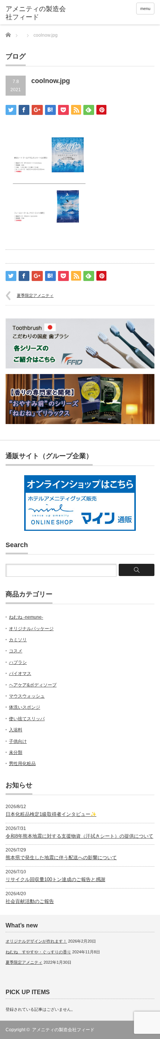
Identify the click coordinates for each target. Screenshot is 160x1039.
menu (145, 8)
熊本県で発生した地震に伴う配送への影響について (61, 857)
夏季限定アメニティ (35, 295)
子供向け (18, 741)
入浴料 (15, 729)
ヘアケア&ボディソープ (33, 685)
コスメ (15, 650)
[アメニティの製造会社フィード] (38, 13)
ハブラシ (18, 662)
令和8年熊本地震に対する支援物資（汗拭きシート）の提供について (79, 836)
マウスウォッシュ (27, 696)
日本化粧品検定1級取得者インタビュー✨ (51, 814)
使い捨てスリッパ (27, 718)
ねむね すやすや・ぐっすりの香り (38, 952)
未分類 (15, 752)
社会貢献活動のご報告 (30, 901)
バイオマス (20, 673)
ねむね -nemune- (26, 617)
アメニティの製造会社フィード (63, 1029)
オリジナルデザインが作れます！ (36, 941)
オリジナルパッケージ (31, 628)
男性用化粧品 (22, 763)
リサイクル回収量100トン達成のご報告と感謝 (55, 879)
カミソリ (18, 639)
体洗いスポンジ (24, 707)
